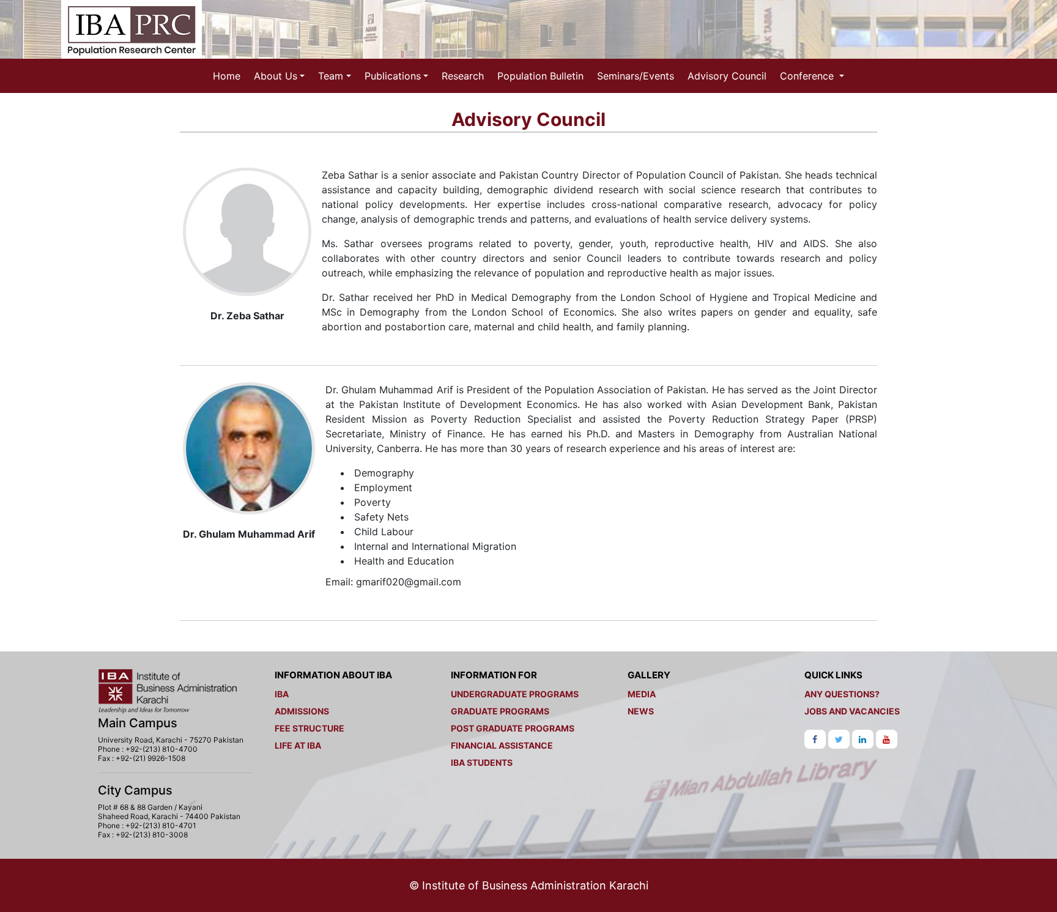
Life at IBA (298, 745)
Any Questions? (842, 694)
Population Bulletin (540, 76)
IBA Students (482, 762)
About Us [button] (275, 76)
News (641, 711)
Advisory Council (727, 76)
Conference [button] (808, 76)
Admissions (302, 711)
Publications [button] (393, 76)
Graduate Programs (500, 711)
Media (642, 694)
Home (226, 76)
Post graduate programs (512, 728)
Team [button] (330, 76)
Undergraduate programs (515, 694)
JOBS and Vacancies (852, 711)
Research (463, 76)
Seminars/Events (635, 76)
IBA (282, 694)
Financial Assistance (502, 745)
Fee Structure (309, 728)
